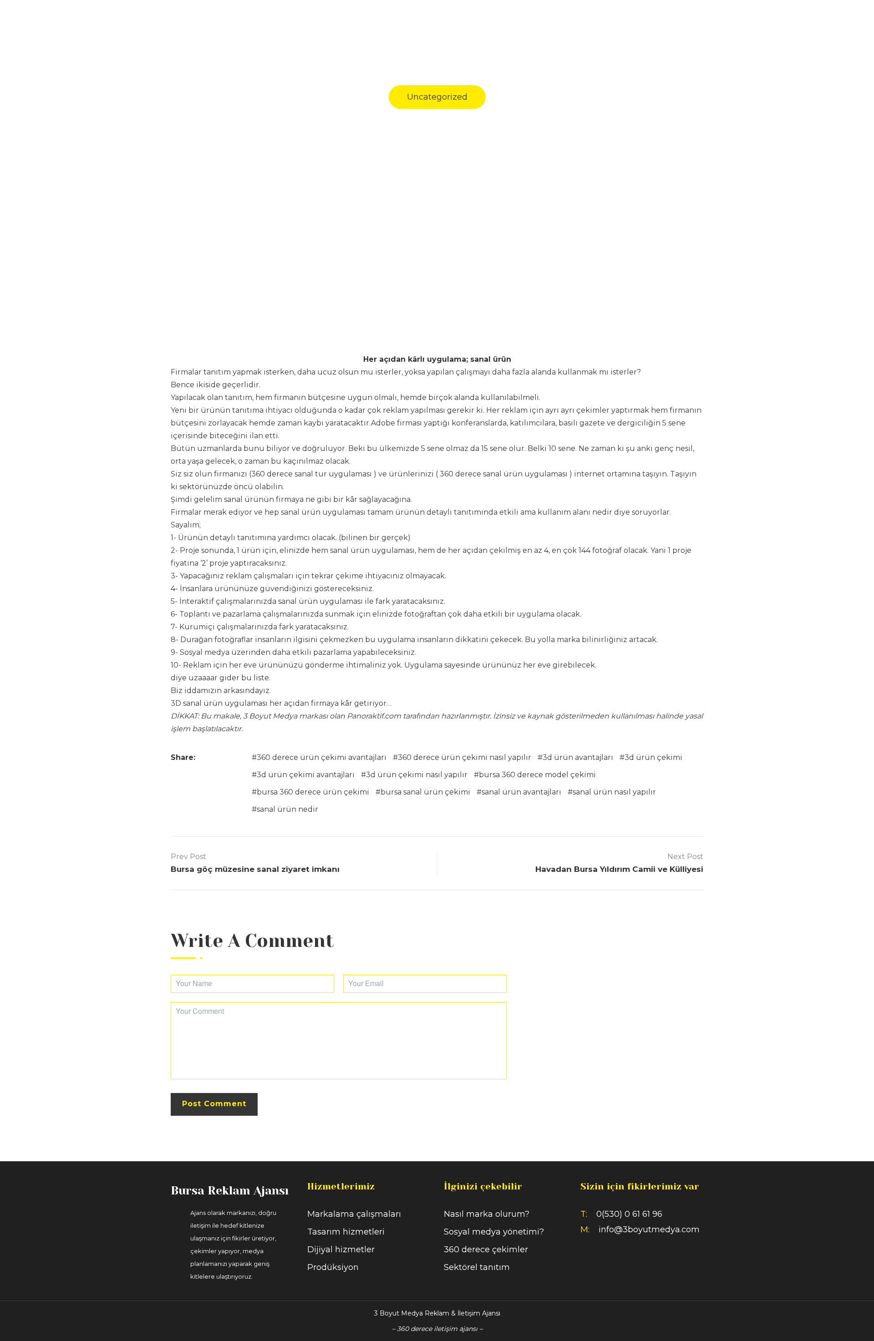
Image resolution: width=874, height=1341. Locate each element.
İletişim (778, 25)
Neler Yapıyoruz (611, 25)
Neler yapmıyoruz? (703, 25)
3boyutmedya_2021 (397, 161)
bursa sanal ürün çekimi (425, 792)
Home (354, 204)
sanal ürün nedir (287, 809)
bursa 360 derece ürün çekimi (313, 792)
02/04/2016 (467, 161)
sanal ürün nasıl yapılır (614, 792)
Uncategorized (437, 97)
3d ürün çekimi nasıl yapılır (416, 774)
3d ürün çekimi (653, 757)
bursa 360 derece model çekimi (537, 774)
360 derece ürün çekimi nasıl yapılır (464, 757)
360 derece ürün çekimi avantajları (321, 757)
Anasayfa (539, 25)
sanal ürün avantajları (521, 792)
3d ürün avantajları (578, 757)
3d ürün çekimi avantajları (306, 774)
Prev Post (188, 856)
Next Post (685, 856)
